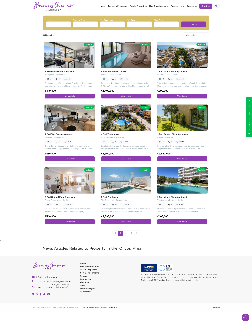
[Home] (53, 6)
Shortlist (206, 6)
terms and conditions (107, 307)
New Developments (158, 6)
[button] (216, 6)
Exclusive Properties (89, 266)
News (82, 285)
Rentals (174, 6)
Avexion (216, 307)
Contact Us (192, 6)
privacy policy (89, 307)
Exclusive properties (117, 6)
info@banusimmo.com (46, 277)
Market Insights (87, 288)
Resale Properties (138, 6)
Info (182, 6)
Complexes (85, 279)
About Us (84, 282)
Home (103, 6)
